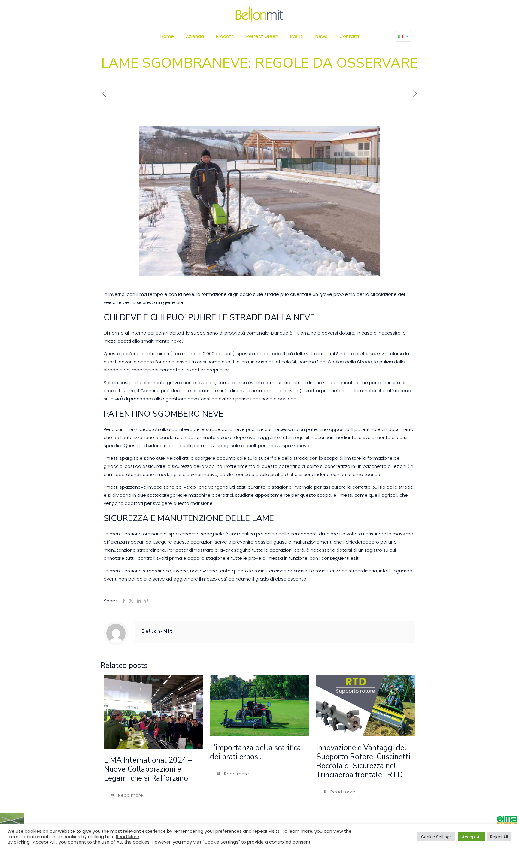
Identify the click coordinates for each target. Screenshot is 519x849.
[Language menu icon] (403, 36)
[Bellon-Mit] (259, 13)
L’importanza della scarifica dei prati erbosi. (255, 752)
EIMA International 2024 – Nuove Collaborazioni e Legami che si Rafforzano (148, 769)
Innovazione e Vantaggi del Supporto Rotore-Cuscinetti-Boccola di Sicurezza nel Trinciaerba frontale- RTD (365, 761)
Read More (127, 837)
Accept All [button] (471, 837)
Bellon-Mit (157, 631)
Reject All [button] (499, 837)
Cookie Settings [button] (436, 837)
